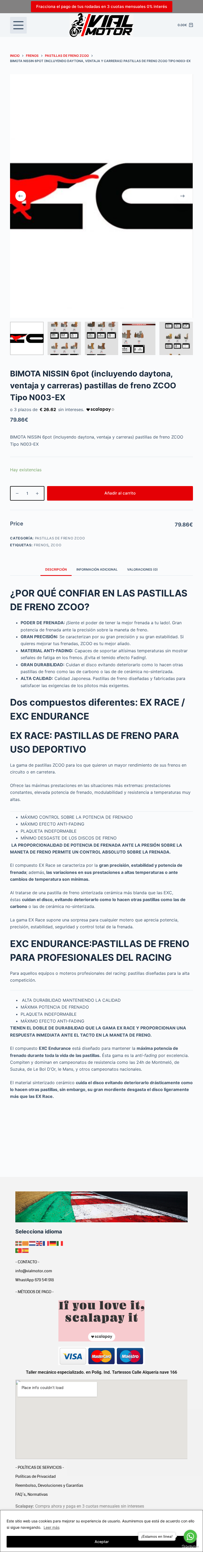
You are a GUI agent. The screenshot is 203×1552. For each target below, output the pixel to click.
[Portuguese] (18, 1250)
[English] (39, 1243)
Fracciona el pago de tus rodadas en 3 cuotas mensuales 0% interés (101, 6)
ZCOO (56, 545)
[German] (53, 1243)
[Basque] (18, 1243)
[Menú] (18, 25)
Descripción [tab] (56, 569)
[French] (46, 1243)
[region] (101, 1531)
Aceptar (102, 1541)
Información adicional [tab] (97, 569)
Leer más (51, 1527)
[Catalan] (25, 1243)
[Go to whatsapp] (190, 1536)
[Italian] (60, 1243)
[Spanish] (25, 1250)
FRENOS (41, 545)
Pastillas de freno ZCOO (60, 538)
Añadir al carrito (120, 493)
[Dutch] (32, 1243)
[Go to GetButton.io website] (190, 1546)
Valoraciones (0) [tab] (142, 569)
